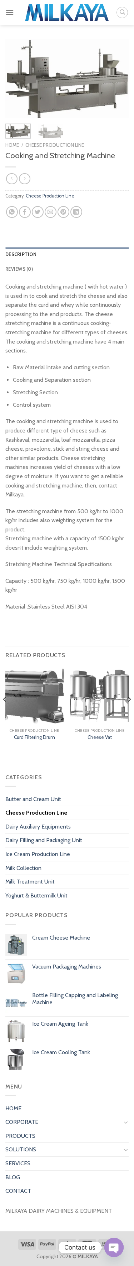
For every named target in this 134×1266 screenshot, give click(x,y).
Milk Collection (23, 868)
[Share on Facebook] (25, 212)
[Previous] (16, 78)
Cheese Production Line (54, 145)
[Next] (117, 78)
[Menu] (9, 12)
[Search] (122, 12)
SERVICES (17, 1163)
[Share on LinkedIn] (76, 212)
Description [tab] (20, 254)
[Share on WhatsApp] (12, 212)
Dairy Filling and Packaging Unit (43, 840)
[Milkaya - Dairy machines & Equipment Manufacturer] (67, 12)
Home (12, 145)
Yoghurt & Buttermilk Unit (36, 895)
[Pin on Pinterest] (63, 212)
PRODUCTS (20, 1135)
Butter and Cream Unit (33, 799)
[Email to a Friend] (50, 212)
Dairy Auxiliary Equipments (38, 826)
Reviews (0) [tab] (19, 269)
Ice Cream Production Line (37, 854)
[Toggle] (126, 1122)
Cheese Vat (100, 737)
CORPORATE (21, 1122)
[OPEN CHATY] (114, 1247)
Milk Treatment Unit (30, 881)
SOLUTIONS (20, 1149)
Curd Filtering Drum (34, 737)
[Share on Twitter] (38, 212)
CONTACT (18, 1190)
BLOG (12, 1177)
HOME (13, 1108)
